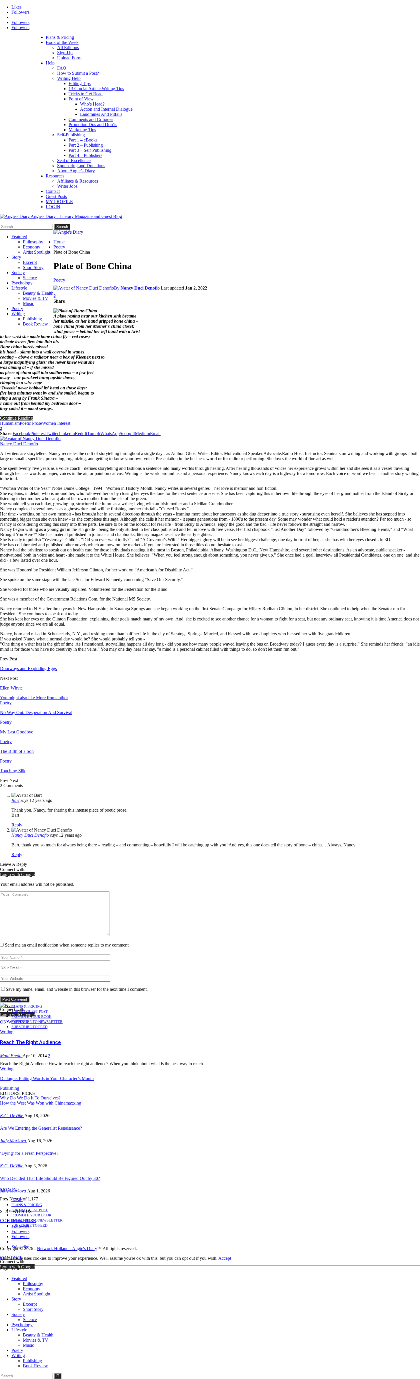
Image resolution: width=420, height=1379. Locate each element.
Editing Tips (80, 83)
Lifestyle (19, 288)
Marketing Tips (82, 129)
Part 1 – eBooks (83, 140)
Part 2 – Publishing (86, 145)
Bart (15, 800)
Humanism (10, 423)
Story (16, 257)
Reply (16, 824)
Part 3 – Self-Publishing (90, 150)
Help (50, 62)
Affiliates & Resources (77, 181)
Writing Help (69, 78)
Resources (55, 175)
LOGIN (53, 206)
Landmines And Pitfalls (101, 114)
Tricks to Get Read (86, 93)
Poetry (17, 308)
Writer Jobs (67, 186)
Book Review (35, 324)
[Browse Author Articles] (30, 438)
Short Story (33, 267)
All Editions (68, 47)
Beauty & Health (38, 293)
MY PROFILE (59, 201)
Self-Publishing (71, 134)
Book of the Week (62, 42)
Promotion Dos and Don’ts (93, 124)
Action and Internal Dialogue (106, 109)
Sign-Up (65, 52)
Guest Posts (56, 196)
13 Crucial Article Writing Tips (96, 88)
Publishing (32, 318)
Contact (53, 191)
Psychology (22, 282)
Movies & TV (35, 298)
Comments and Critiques (91, 119)
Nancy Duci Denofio (30, 835)
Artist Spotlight (36, 252)
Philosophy (33, 241)
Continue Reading (16, 418)
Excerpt (30, 262)
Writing (18, 313)
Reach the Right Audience (30, 1042)
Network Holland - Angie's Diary (67, 1248)
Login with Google (17, 874)
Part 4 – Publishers (85, 155)
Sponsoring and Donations (81, 165)
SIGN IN (8, 1189)
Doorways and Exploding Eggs (28, 668)
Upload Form (69, 57)
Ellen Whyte (11, 688)
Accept (224, 1258)
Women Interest (56, 423)
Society (18, 272)
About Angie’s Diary (76, 170)
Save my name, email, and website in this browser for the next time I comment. (77, 989)
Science (30, 277)
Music (28, 303)
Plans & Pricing (60, 37)
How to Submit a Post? (78, 73)
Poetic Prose (31, 423)
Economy (31, 246)
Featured (19, 236)
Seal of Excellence (74, 160)
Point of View (81, 98)
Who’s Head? (92, 104)
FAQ (61, 68)
